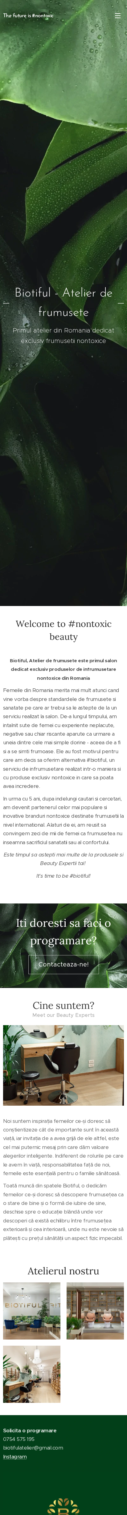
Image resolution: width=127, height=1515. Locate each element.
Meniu (118, 15)
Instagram (15, 1456)
